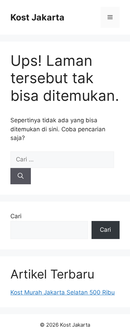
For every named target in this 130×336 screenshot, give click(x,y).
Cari (15, 216)
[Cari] (20, 176)
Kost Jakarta (37, 17)
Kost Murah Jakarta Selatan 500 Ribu (62, 292)
